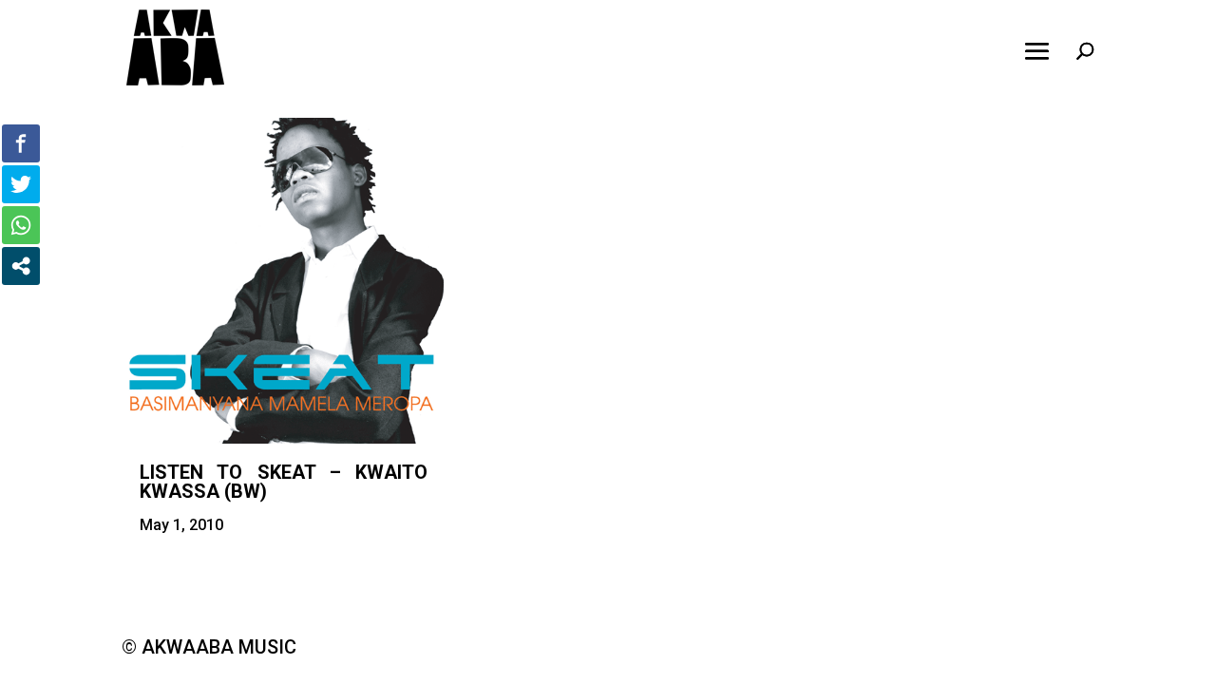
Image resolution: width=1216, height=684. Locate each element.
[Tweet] (21, 184)
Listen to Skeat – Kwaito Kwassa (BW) (284, 482)
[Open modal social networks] (21, 266)
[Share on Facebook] (21, 143)
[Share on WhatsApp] (21, 225)
